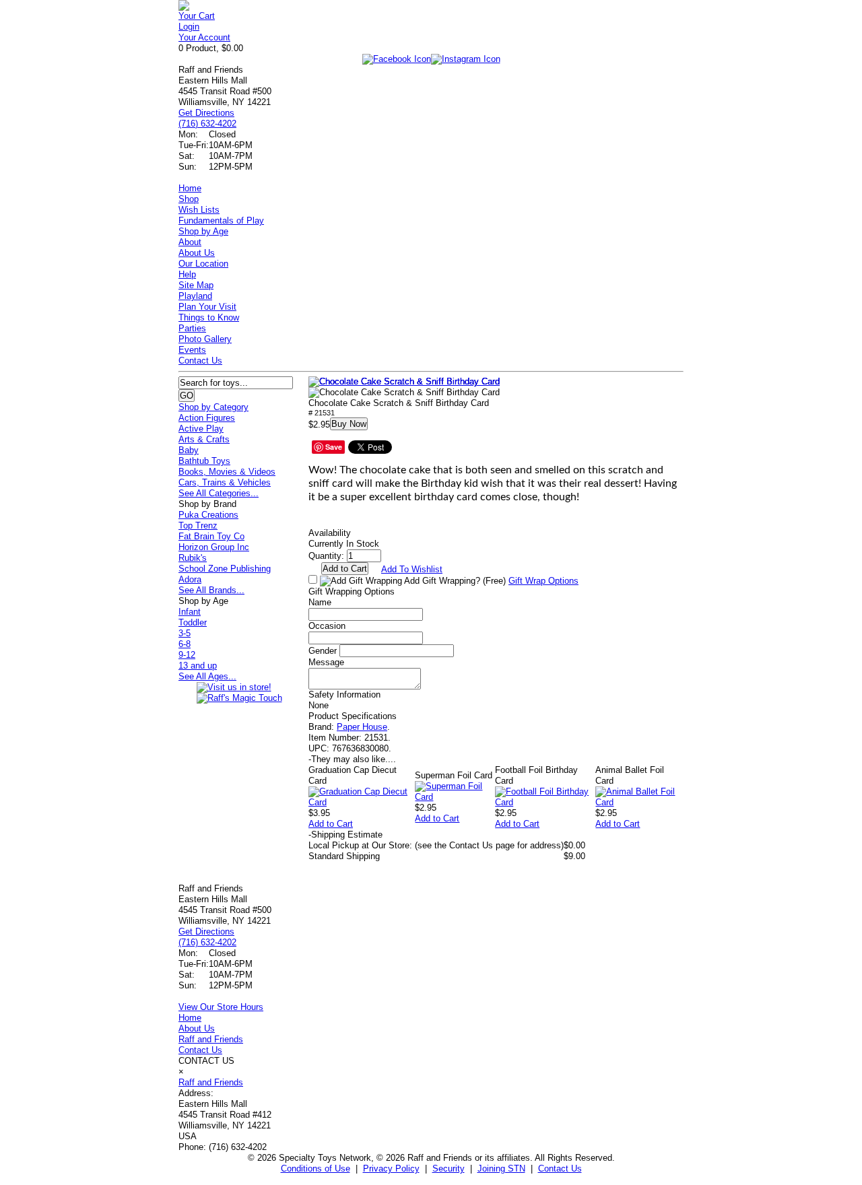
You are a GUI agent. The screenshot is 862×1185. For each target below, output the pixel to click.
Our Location (203, 264)
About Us (196, 253)
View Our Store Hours (220, 1007)
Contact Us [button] (560, 1168)
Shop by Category (213, 407)
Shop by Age (203, 231)
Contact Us (200, 361)
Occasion (326, 626)
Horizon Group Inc (213, 547)
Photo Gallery (205, 339)
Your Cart (196, 16)
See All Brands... (211, 590)
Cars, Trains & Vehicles (224, 482)
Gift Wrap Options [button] (543, 581)
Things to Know (208, 317)
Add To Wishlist (411, 569)
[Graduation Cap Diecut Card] (361, 802)
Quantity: (326, 556)
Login (188, 27)
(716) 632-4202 (207, 123)
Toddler (192, 622)
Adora (189, 579)
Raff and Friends (210, 1039)
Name (319, 602)
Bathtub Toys (204, 461)
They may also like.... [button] (352, 759)
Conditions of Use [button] (315, 1168)
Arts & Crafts (204, 439)
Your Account (204, 37)
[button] (404, 381)
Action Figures (206, 418)
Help (187, 274)
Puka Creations (208, 515)
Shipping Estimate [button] (345, 835)
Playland (195, 296)
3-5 (184, 633)
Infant (189, 612)
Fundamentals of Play (221, 220)
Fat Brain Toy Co (211, 536)
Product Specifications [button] (352, 716)
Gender (322, 651)
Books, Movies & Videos (226, 472)
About (189, 242)
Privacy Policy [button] (391, 1168)
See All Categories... (218, 493)
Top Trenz (198, 525)
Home (189, 188)
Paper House (362, 727)
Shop (188, 199)
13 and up (197, 666)
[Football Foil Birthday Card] (545, 802)
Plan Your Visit (207, 307)
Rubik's (192, 558)
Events (192, 350)
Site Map (195, 285)
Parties (192, 328)
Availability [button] (329, 533)
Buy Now (348, 424)
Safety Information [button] (344, 694)
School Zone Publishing (224, 569)
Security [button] (448, 1168)
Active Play (201, 429)
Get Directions (206, 113)
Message (326, 662)
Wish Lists (199, 210)
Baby (188, 450)
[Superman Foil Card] (455, 797)
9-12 (186, 655)
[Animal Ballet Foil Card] (639, 802)
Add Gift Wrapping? (454, 581)
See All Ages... (207, 676)
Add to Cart (330, 824)
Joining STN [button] (501, 1168)
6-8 (184, 644)
